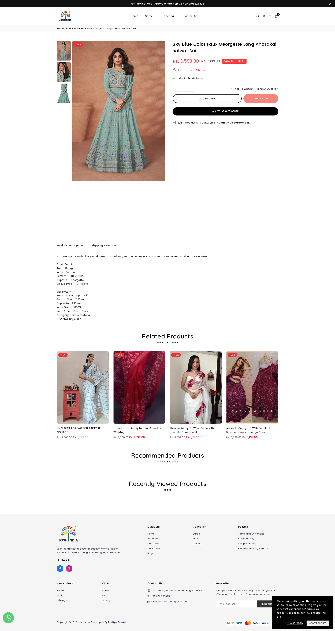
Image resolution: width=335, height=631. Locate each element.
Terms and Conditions (251, 533)
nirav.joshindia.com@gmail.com (170, 601)
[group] (118, 111)
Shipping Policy (247, 543)
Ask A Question (268, 89)
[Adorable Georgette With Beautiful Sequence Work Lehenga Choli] (252, 387)
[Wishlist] (270, 16)
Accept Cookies (317, 623)
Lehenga (168, 16)
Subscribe (267, 604)
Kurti (195, 538)
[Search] (258, 16)
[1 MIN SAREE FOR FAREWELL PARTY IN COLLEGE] (83, 387)
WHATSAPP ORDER (228, 111)
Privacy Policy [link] (295, 623)
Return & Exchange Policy (253, 548)
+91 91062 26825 (160, 596)
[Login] (264, 16)
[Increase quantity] (193, 88)
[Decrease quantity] (176, 88)
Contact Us (191, 16)
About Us (152, 538)
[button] (159, 135)
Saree (149, 16)
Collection (153, 543)
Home (134, 16)
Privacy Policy (246, 538)
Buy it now (261, 98)
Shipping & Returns (104, 245)
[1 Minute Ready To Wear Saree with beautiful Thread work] (196, 387)
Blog (150, 553)
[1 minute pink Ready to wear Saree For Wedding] (139, 387)
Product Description (70, 245)
